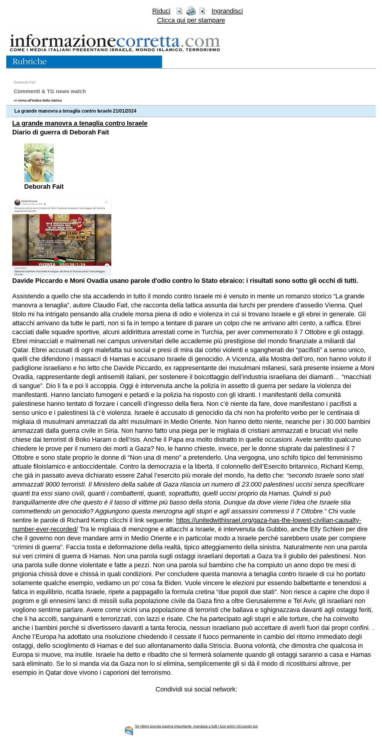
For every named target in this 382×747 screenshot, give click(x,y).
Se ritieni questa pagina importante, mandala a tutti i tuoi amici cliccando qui (196, 726)
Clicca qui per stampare (191, 20)
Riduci (161, 11)
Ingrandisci (227, 11)
